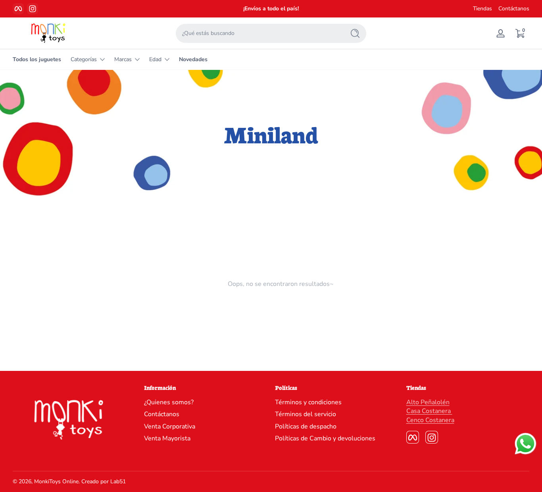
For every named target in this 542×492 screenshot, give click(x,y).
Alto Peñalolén (428, 402)
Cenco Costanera (430, 420)
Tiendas (482, 8)
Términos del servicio (305, 414)
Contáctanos (513, 8)
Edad (155, 59)
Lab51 (118, 481)
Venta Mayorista (167, 438)
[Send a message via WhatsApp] (525, 443)
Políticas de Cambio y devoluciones (325, 438)
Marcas (123, 59)
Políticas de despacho (305, 426)
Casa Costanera (429, 411)
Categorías (84, 59)
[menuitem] (205, 402)
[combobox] (258, 33)
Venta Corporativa (169, 426)
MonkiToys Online (56, 481)
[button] (519, 33)
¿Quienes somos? (169, 402)
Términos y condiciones (308, 402)
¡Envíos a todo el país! (271, 8)
